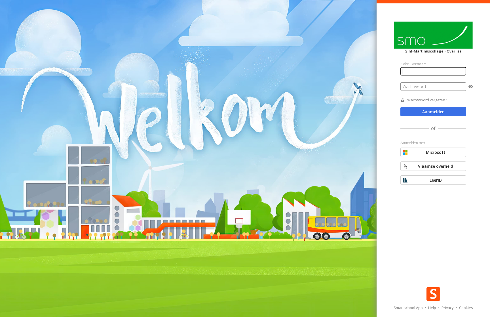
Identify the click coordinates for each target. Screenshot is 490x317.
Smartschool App (409, 307)
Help (432, 307)
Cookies (466, 307)
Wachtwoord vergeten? (427, 100)
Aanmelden (433, 111)
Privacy (448, 307)
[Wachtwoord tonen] (470, 86)
